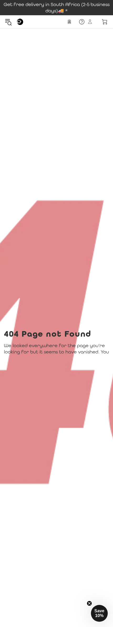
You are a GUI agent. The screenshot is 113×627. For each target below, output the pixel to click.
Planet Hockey (20, 22)
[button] (99, 613)
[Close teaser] (89, 603)
